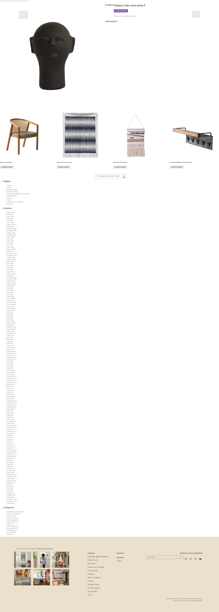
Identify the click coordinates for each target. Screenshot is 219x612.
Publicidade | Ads (12, 196)
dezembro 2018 (12, 401)
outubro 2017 (11, 430)
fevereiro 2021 (11, 348)
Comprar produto (7, 167)
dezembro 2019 (12, 376)
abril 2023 (10, 294)
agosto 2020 (11, 360)
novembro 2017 (12, 428)
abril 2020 (10, 368)
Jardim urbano (11, 526)
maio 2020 (10, 366)
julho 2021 (10, 337)
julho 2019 (10, 387)
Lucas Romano (185, 601)
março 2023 (10, 296)
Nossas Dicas (11, 528)
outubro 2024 (11, 257)
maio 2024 (10, 268)
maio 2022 (10, 317)
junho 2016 (10, 462)
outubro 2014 (11, 503)
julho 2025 (10, 239)
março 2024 (10, 272)
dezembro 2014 (12, 499)
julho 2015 (10, 485)
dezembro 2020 (12, 352)
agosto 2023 (11, 286)
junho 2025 (10, 241)
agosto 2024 (11, 262)
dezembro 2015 (12, 475)
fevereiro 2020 (11, 372)
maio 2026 (10, 218)
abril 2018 (10, 417)
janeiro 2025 (10, 251)
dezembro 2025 (12, 229)
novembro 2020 (12, 354)
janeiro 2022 (10, 325)
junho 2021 (10, 339)
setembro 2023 (11, 284)
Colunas (9, 186)
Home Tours (10, 518)
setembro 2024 (11, 259)
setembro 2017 (11, 432)
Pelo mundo (10, 522)
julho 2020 (10, 362)
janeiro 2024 (10, 276)
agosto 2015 (11, 483)
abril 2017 (10, 442)
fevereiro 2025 (11, 249)
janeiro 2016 (10, 473)
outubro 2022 (11, 307)
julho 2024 (10, 264)
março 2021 (10, 346)
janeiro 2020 (10, 374)
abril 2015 (10, 491)
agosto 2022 (11, 311)
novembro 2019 (12, 378)
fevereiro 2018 (11, 421)
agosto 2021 (11, 335)
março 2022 (10, 321)
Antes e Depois (11, 520)
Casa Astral (10, 530)
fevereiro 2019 (11, 397)
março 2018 (10, 419)
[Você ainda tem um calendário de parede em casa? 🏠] (22, 577)
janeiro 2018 (10, 423)
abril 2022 (10, 319)
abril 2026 (10, 221)
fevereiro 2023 (11, 298)
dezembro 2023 (12, 278)
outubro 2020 (11, 356)
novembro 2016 (12, 452)
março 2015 (10, 493)
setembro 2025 (11, 235)
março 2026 (10, 223)
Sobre (9, 200)
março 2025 (10, 247)
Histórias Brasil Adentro (14, 512)
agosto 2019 (11, 384)
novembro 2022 (12, 305)
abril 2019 (10, 393)
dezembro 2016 (12, 450)
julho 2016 (10, 460)
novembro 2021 (12, 329)
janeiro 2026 (10, 227)
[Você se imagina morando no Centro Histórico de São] (60, 577)
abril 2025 (10, 245)
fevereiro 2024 (11, 274)
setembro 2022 (11, 309)
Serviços (9, 198)
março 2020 (10, 370)
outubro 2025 (11, 233)
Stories (91, 581)
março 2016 (10, 469)
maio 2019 (10, 391)
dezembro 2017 (12, 425)
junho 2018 (10, 413)
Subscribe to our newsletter (15, 202)
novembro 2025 (12, 231)
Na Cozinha (10, 532)
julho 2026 (10, 214)
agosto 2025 (11, 237)
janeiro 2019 (10, 399)
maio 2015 (10, 489)
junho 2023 (10, 290)
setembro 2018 (11, 407)
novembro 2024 (12, 255)
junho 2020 (10, 364)
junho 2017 (10, 438)
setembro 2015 (11, 481)
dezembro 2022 (12, 303)
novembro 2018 (12, 403)
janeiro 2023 (10, 300)
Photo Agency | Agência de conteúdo (18, 194)
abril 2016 (10, 466)
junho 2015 (10, 487)
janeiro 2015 (10, 497)
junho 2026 (10, 216)
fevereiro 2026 (11, 225)
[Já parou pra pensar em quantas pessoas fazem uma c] (41, 560)
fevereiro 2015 (11, 495)
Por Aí (9, 534)
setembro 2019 (11, 382)
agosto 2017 (11, 434)
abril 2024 (10, 270)
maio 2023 (10, 292)
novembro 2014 (12, 501)
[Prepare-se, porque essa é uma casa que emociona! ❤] (60, 560)
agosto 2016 (11, 458)
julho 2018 (10, 411)
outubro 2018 (11, 405)
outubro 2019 (11, 380)
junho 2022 (10, 315)
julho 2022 (10, 313)
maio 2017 (10, 440)
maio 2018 (10, 415)
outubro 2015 (11, 479)
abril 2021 (10, 344)
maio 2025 (10, 243)
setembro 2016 (11, 456)
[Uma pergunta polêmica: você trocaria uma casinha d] (41, 577)
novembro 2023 (12, 280)
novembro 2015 (12, 477)
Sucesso (9, 204)
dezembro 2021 (12, 327)
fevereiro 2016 (11, 471)
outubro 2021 (11, 331)
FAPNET (200, 601)
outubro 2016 (11, 454)
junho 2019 (10, 389)
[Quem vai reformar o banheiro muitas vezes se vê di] (22, 560)
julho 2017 (10, 436)
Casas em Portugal (12, 514)
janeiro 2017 (10, 448)
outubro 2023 (11, 282)
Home (9, 188)
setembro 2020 (11, 358)
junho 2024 (10, 266)
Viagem (9, 524)
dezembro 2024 (12, 253)
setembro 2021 (11, 333)
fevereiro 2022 (11, 323)
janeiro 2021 (10, 350)
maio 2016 (10, 464)
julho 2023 (10, 288)
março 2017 (10, 444)
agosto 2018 (11, 409)
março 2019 (10, 395)
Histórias (9, 516)
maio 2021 (10, 341)
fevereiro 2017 (11, 446)
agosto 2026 (11, 212)
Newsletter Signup (12, 190)
